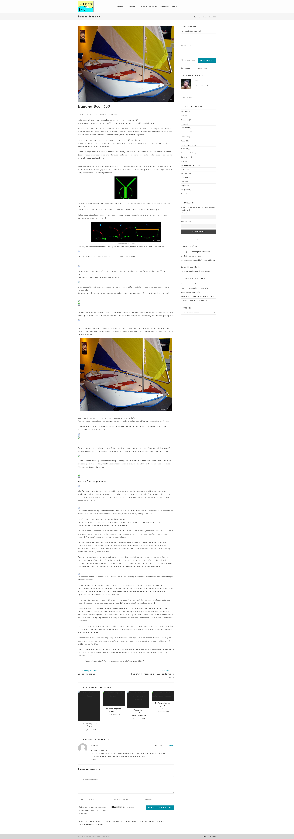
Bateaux (101, 114)
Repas (183, 194)
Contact (204, 836)
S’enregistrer (186, 68)
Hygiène (184, 185)
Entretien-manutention (189, 165)
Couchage (185, 177)
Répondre (170, 745)
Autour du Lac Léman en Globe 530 (202, 296)
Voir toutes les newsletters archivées (194, 240)
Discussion (185, 116)
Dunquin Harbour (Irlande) (190, 267)
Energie (184, 181)
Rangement (185, 190)
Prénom (184, 213)
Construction (185, 157)
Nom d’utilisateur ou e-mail (191, 31)
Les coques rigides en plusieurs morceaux (196, 252)
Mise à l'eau (185, 132)
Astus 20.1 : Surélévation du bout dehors (195, 271)
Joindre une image (93, 810)
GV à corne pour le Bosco (89, 725)
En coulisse (185, 120)
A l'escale (184, 148)
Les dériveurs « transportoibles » (192, 256)
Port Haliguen (197, 292)
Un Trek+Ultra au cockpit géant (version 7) (162, 705)
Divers (183, 161)
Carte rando (185, 127)
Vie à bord (184, 174)
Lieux (183, 124)
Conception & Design (189, 153)
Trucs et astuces (187, 145)
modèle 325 (119, 531)
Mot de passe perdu (199, 68)
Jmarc (82, 114)
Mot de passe (186, 45)
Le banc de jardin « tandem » (113, 710)
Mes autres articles (201, 85)
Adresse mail (186, 222)
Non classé (185, 137)
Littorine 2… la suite (201, 284)
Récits (183, 141)
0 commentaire (113, 114)
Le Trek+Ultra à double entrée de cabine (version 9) (138, 712)
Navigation (185, 169)
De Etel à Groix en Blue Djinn (197, 300)
